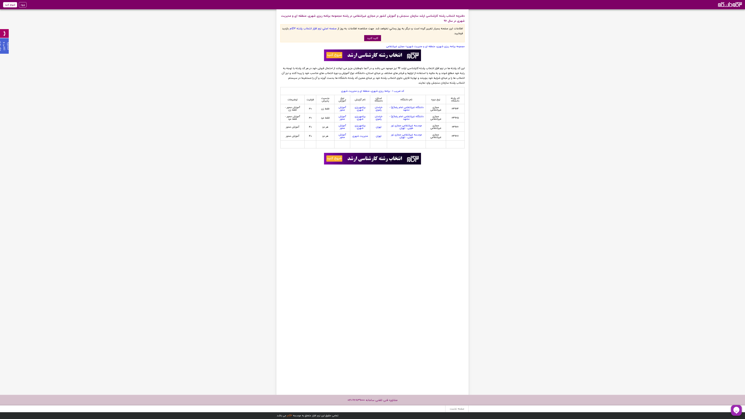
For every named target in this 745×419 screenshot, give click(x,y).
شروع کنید (10, 5)
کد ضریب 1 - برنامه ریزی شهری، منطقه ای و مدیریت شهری (372, 91)
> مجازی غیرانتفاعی (396, 46)
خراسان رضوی (378, 108)
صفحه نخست (457, 409)
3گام (289, 415)
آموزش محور (342, 108)
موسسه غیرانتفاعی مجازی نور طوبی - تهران (406, 126)
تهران (378, 127)
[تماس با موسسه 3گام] (4, 33)
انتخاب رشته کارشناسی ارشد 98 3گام (729, 4)
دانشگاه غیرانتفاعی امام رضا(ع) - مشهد (406, 108)
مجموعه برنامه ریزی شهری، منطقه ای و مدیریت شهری (436, 46)
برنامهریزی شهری (360, 108)
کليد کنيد (372, 38)
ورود (23, 5)
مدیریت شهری (360, 136)
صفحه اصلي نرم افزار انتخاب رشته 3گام (313, 28)
